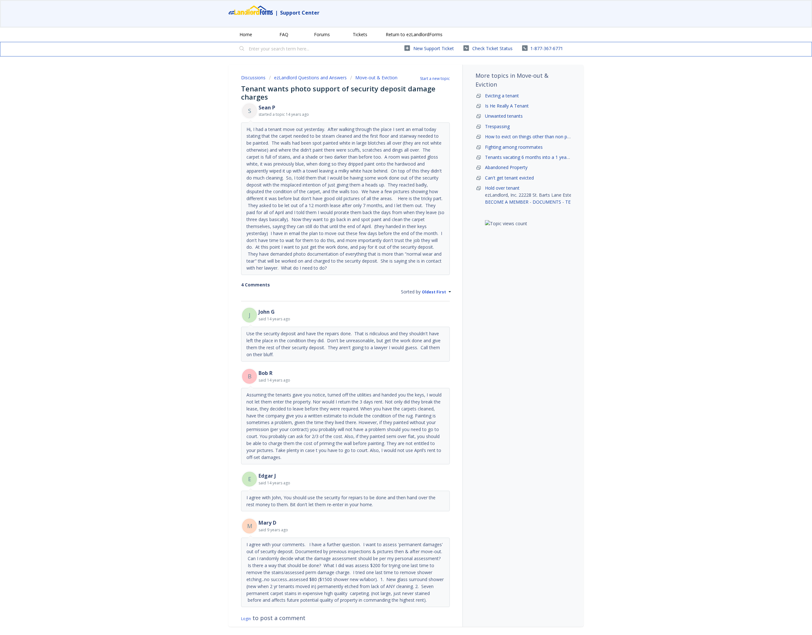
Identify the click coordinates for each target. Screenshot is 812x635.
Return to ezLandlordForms (414, 34)
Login (246, 618)
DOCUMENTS (547, 202)
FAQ (283, 34)
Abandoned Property (506, 167)
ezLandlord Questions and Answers (310, 78)
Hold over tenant (502, 188)
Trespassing (497, 126)
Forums (322, 34)
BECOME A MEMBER (506, 202)
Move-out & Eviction (376, 78)
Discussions (253, 78)
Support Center (299, 12)
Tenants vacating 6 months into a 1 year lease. (533, 157)
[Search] (242, 49)
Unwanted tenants (504, 116)
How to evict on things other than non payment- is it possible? (548, 137)
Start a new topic (435, 78)
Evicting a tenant (502, 96)
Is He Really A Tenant (507, 106)
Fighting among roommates (514, 147)
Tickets (360, 34)
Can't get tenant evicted (509, 178)
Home (245, 34)
